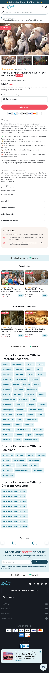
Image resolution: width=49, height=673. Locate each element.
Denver (6, 384)
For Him (30, 455)
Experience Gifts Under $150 (14, 506)
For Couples (8, 455)
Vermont (6, 425)
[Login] (46, 7)
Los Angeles (17, 364)
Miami (39, 369)
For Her (20, 455)
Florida (16, 384)
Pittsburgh (21, 409)
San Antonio (8, 420)
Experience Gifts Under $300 (14, 516)
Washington (8, 430)
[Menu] (2, 7)
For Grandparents (22, 470)
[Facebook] (30, 584)
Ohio (33, 399)
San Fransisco (20, 379)
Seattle (29, 369)
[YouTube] (38, 584)
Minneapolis (32, 389)
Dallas (5, 364)
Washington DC (23, 430)
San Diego (7, 374)
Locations (5, 609)
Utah (19, 420)
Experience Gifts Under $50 (14, 491)
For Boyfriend (19, 460)
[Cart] (42, 7)
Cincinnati (7, 404)
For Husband (8, 465)
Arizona (30, 374)
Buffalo (41, 394)
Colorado (34, 379)
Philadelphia (8, 409)
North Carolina (9, 399)
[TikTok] (42, 584)
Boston (40, 364)
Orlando (26, 384)
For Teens (7, 470)
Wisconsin (38, 430)
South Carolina (36, 409)
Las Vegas (7, 369)
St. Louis (17, 394)
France (17, 440)
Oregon (31, 404)
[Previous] (2, 542)
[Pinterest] (46, 584)
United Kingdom (31, 440)
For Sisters (38, 470)
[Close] (40, 657)
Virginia (17, 425)
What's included (8, 207)
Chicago (29, 364)
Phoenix (41, 374)
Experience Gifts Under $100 (14, 501)
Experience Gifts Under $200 (14, 511)
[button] (43, 667)
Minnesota (19, 389)
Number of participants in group (11, 95)
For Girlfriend (34, 460)
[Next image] (46, 60)
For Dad (6, 460)
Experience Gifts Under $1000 (15, 526)
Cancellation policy (9, 220)
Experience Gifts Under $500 (14, 521)
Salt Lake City (31, 420)
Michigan (6, 389)
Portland (42, 404)
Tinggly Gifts (6, 618)
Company (5, 604)
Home (3, 18)
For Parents (22, 465)
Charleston (7, 414)
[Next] (46, 39)
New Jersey (29, 394)
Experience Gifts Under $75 (14, 496)
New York (19, 374)
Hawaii (36, 384)
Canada (19, 435)
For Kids (34, 465)
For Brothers (8, 475)
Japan (28, 435)
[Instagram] (34, 584)
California (7, 379)
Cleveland (19, 404)
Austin (30, 414)
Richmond (29, 425)
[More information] (25, 69)
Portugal (39, 435)
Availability (6, 201)
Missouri (6, 394)
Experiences (12, 18)
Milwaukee (7, 435)
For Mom (41, 455)
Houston (18, 369)
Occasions (5, 614)
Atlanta (40, 414)
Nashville (20, 414)
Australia (6, 440)
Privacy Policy (5, 568)
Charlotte (23, 399)
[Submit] (3, 12)
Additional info (7, 214)
